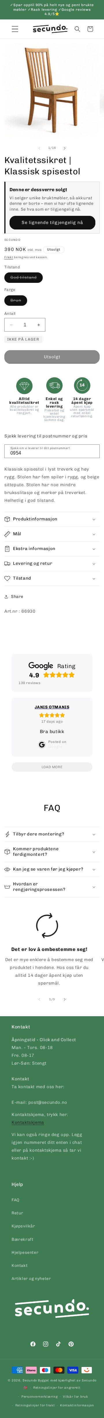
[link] (47, 951)
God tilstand (26, 279)
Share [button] (17, 596)
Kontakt (19, 1265)
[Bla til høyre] (64, 148)
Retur (17, 1213)
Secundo (30, 1380)
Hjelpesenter (25, 1252)
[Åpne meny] (15, 29)
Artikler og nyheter (31, 1278)
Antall (9, 313)
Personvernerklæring (39, 1397)
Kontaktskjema (28, 1122)
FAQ (16, 1200)
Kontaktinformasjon (77, 1405)
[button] (77, 29)
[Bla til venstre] (39, 148)
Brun (18, 302)
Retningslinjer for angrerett (57, 1388)
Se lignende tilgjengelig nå (52, 222)
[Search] (93, 450)
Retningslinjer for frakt (35, 1405)
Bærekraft (22, 1239)
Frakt (8, 257)
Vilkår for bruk (75, 1397)
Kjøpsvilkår (23, 1226)
